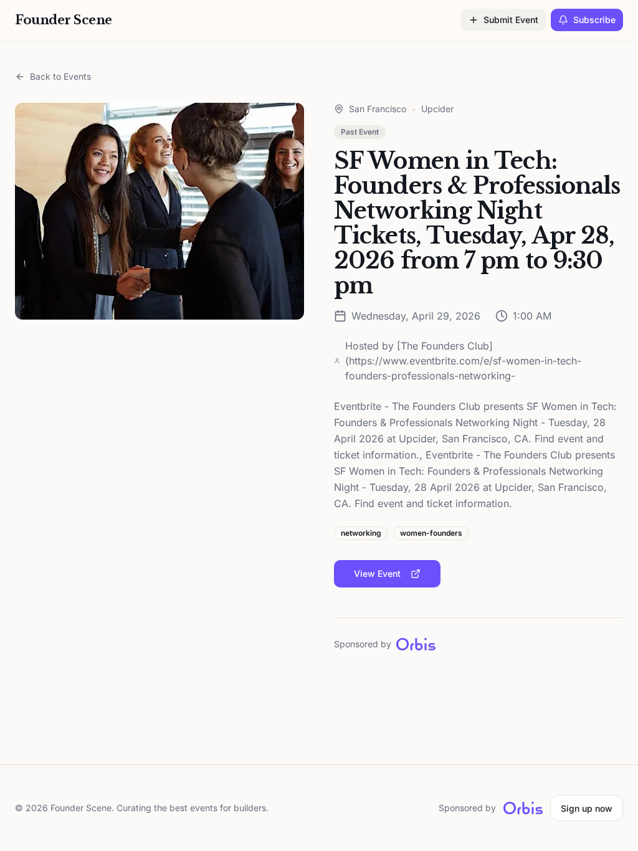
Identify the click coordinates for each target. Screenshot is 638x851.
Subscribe (594, 19)
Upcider (437, 108)
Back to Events (60, 76)
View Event (377, 573)
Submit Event (510, 19)
